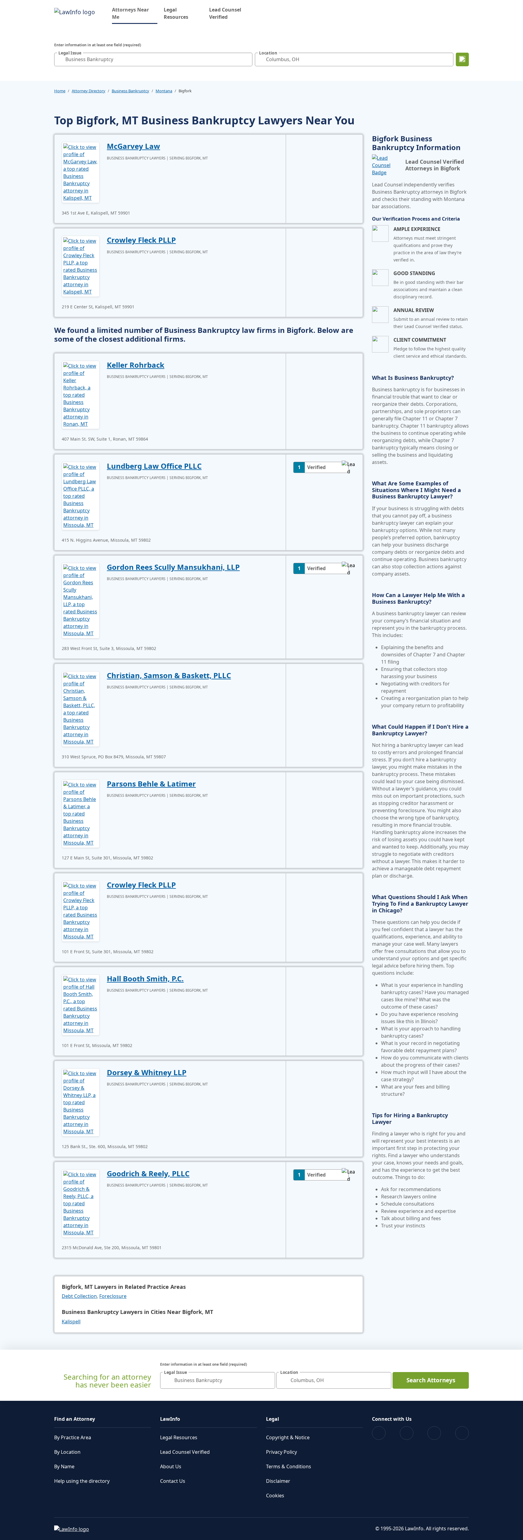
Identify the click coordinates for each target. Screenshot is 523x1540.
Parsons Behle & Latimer (151, 784)
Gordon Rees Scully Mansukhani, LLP (173, 567)
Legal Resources (176, 13)
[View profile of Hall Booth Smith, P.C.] (81, 1004)
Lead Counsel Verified (225, 13)
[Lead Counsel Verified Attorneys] (386, 165)
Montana (164, 91)
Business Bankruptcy (130, 91)
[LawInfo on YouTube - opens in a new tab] (434, 1433)
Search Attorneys (430, 1380)
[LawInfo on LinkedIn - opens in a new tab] (462, 1433)
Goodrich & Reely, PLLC (148, 1173)
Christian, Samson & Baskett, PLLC (169, 675)
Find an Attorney (74, 1419)
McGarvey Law (133, 146)
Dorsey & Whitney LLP (146, 1072)
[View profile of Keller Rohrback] (81, 394)
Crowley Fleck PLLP (141, 240)
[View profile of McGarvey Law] (81, 172)
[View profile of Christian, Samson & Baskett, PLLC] (81, 708)
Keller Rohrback (135, 365)
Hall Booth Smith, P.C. (145, 978)
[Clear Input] (246, 59)
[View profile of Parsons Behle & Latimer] (81, 813)
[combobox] (153, 59)
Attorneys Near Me (134, 13)
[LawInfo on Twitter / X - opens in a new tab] (406, 1433)
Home (59, 91)
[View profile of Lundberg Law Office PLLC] (81, 495)
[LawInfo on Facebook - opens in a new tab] (379, 1433)
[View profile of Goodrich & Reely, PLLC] (81, 1203)
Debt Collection (79, 1296)
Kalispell (71, 1321)
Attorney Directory (88, 91)
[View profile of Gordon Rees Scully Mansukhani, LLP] (81, 600)
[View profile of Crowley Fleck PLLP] (81, 265)
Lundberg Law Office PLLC (154, 466)
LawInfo (170, 1419)
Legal (272, 1419)
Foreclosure (113, 1296)
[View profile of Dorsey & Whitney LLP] (81, 1101)
